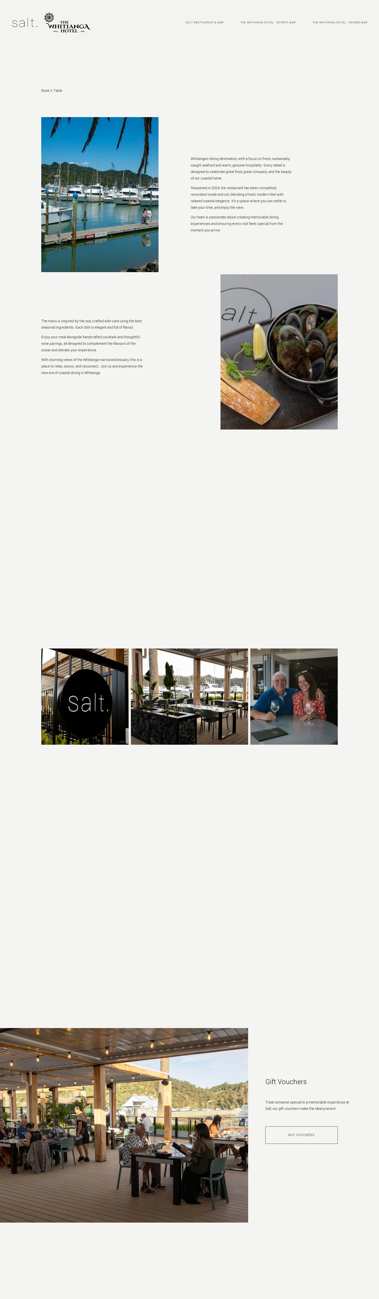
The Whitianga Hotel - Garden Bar (340, 22)
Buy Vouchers (301, 1135)
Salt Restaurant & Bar (205, 22)
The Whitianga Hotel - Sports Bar (268, 22)
